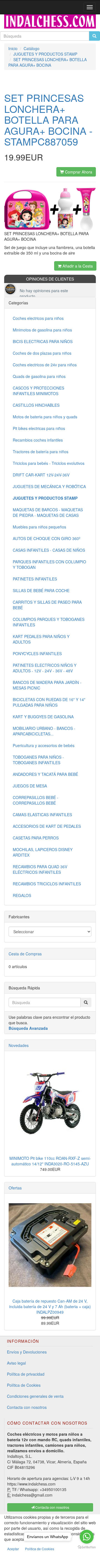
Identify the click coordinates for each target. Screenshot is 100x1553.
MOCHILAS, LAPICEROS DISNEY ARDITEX (42, 852)
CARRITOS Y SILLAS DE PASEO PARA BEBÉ (47, 604)
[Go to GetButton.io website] (87, 1547)
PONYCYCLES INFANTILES (37, 653)
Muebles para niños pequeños (39, 527)
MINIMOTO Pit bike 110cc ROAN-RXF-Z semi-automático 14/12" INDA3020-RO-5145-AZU (50, 1160)
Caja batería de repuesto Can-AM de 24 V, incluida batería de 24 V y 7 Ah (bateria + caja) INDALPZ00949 (50, 1306)
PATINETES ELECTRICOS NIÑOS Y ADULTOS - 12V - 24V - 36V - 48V (44, 667)
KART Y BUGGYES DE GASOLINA (43, 716)
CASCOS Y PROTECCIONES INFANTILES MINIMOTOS (38, 390)
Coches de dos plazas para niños (42, 353)
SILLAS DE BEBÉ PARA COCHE (41, 590)
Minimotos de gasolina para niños (42, 330)
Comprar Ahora (78, 172)
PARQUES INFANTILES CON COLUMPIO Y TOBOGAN (49, 564)
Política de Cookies (24, 1385)
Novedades (19, 1045)
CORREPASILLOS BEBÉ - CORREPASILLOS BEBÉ (35, 800)
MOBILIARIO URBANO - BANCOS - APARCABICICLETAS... (44, 731)
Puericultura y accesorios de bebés (43, 745)
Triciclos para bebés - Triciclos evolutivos (48, 463)
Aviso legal (16, 1363)
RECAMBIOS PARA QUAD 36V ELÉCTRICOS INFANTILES (40, 869)
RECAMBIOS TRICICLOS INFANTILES (47, 883)
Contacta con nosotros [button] (51, 1507)
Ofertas (15, 1188)
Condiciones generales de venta (35, 1396)
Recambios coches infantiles (38, 440)
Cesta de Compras (25, 953)
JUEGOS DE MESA (30, 786)
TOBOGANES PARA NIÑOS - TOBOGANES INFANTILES (38, 759)
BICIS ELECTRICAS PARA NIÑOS (42, 341)
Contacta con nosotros (27, 1407)
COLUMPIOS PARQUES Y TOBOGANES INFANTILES (48, 622)
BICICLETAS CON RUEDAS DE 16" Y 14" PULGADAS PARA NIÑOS (49, 702)
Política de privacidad (25, 1374)
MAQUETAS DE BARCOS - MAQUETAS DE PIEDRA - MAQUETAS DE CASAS (48, 512)
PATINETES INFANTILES (35, 579)
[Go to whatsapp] (87, 1537)
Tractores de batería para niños (40, 451)
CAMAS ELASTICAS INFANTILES (42, 814)
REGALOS (22, 895)
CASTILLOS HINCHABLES (36, 405)
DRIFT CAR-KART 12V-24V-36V (41, 475)
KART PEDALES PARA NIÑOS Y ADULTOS (41, 639)
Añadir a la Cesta (77, 266)
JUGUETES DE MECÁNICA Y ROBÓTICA (49, 486)
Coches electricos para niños (38, 318)
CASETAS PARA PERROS (36, 838)
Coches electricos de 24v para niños (45, 364)
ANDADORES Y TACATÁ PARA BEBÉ (45, 774)
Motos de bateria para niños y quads (45, 416)
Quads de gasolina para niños (39, 376)
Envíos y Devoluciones (27, 1352)
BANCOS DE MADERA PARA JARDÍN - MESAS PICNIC (47, 685)
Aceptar (13, 1548)
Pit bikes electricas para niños (39, 428)
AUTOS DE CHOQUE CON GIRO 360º (46, 538)
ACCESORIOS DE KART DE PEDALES (47, 826)
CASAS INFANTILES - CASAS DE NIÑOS (49, 550)
